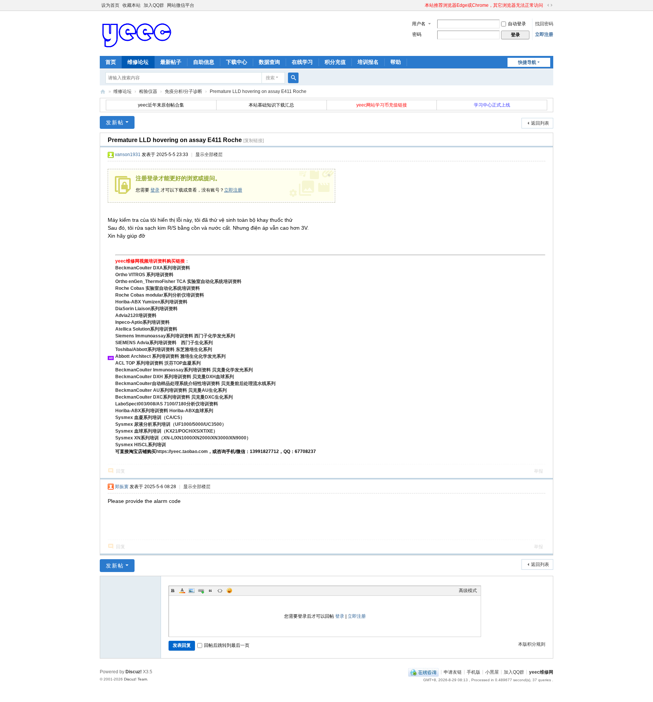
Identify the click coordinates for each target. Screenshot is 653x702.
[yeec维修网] (137, 33)
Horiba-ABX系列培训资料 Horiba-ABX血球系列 (164, 410)
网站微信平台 (180, 5)
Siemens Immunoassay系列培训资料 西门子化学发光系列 (175, 336)
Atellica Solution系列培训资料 (146, 329)
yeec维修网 (103, 91)
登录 (154, 190)
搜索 (270, 77)
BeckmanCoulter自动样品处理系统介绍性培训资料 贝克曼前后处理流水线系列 (195, 383)
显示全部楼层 (209, 154)
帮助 (395, 62)
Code (220, 590)
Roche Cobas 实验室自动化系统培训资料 (157, 288)
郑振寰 (121, 486)
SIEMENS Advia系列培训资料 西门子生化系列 (164, 342)
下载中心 (236, 62)
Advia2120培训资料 (135, 315)
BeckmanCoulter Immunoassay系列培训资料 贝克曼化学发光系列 (184, 370)
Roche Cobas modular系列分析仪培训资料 (159, 295)
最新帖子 (170, 62)
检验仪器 (148, 91)
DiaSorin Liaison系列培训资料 (146, 308)
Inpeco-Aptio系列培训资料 (142, 322)
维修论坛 (138, 62)
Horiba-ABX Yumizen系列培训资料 (151, 302)
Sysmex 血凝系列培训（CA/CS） (150, 417)
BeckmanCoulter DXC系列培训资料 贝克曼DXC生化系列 (174, 397)
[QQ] (423, 671)
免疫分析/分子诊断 (183, 91)
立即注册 (544, 34)
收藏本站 (131, 5)
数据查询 (269, 62)
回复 (120, 471)
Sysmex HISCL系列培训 (140, 444)
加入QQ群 (154, 5)
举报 (538, 471)
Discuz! (133, 671)
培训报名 (368, 62)
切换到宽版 (549, 5)
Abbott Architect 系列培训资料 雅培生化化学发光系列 (170, 356)
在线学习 (302, 62)
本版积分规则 (531, 644)
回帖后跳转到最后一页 (226, 645)
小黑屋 (492, 671)
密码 (416, 34)
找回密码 (544, 23)
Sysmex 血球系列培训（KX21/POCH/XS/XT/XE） (166, 431)
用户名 (419, 23)
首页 (110, 62)
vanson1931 (128, 154)
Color (182, 590)
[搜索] (293, 78)
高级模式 (468, 590)
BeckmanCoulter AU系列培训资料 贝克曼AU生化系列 (171, 390)
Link (201, 590)
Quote (210, 590)
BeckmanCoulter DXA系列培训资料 (152, 268)
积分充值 (335, 62)
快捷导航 (527, 62)
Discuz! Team (135, 679)
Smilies (229, 590)
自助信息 (203, 62)
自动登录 (517, 23)
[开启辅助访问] (421, 5)
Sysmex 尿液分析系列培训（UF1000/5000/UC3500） (170, 424)
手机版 (473, 671)
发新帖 (115, 122)
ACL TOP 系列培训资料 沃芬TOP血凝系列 (158, 363)
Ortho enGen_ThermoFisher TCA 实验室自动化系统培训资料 (178, 281)
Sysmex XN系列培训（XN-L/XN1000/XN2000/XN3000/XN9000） (183, 438)
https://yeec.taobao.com (182, 451)
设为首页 (110, 5)
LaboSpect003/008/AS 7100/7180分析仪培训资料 (166, 404)
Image (191, 590)
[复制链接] (253, 140)
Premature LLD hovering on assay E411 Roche (258, 91)
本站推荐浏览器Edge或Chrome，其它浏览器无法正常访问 (484, 5)
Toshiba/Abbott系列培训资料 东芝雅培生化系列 (163, 349)
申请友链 (453, 671)
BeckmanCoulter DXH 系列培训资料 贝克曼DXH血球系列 (174, 376)
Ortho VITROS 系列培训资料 (144, 274)
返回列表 (540, 123)
